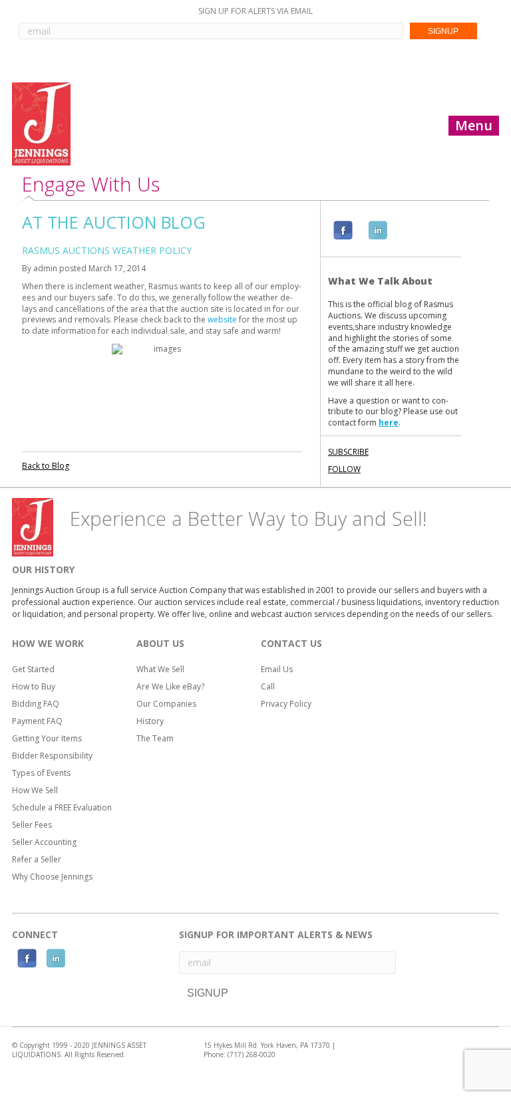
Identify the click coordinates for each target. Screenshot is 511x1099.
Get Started (33, 669)
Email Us (277, 669)
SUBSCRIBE (348, 451)
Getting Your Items (47, 738)
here (389, 422)
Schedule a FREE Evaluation (62, 807)
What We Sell (160, 669)
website (222, 319)
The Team (155, 738)
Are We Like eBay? (170, 686)
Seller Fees (32, 824)
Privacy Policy (286, 703)
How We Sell (35, 790)
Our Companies (166, 703)
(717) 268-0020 (251, 1054)
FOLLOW (344, 469)
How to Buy (33, 686)
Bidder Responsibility (52, 755)
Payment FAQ (37, 721)
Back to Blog (45, 465)
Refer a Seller (36, 859)
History (150, 721)
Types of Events (41, 773)
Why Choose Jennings (52, 876)
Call (268, 686)
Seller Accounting (44, 842)
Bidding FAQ (35, 703)
